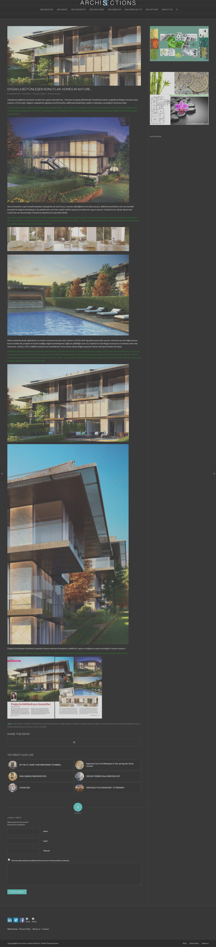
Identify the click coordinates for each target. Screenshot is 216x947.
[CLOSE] (131, 454)
